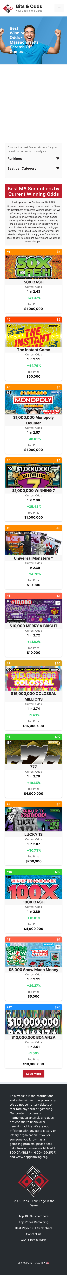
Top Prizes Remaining (33, 1222)
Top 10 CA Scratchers (33, 1216)
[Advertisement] (33, 105)
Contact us (33, 1234)
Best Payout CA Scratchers (33, 1228)
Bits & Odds (29, 6)
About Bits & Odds (33, 1240)
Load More (33, 1073)
